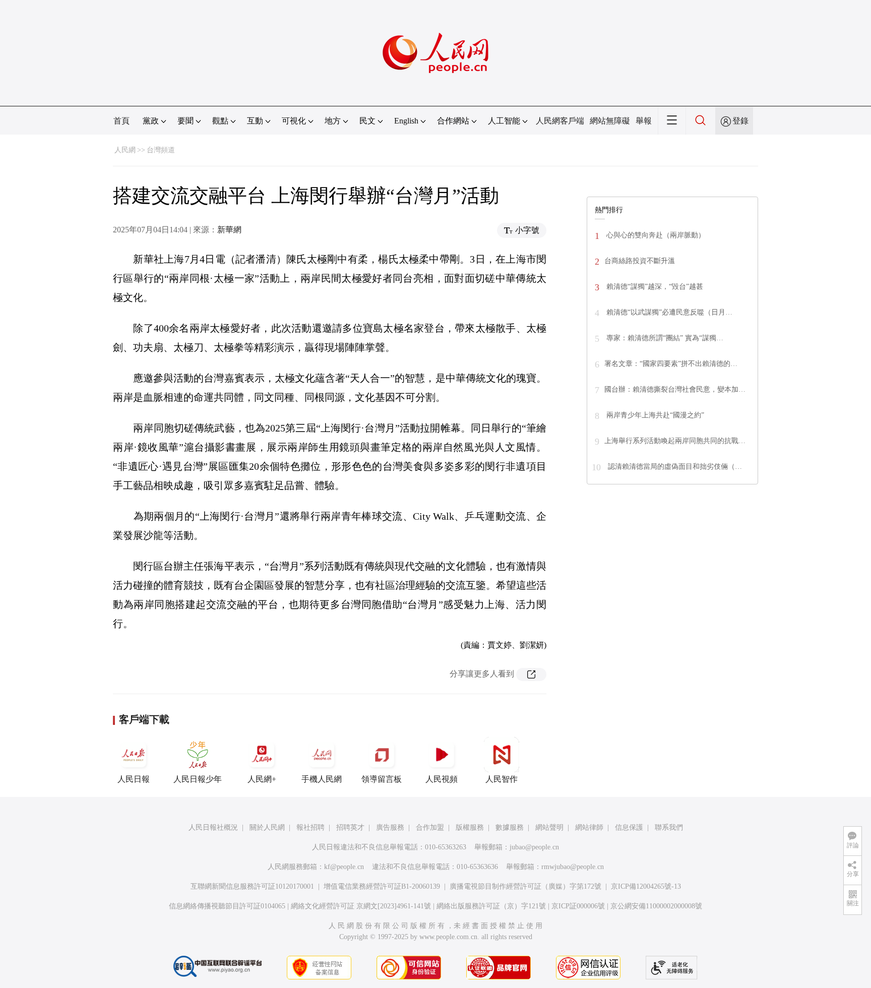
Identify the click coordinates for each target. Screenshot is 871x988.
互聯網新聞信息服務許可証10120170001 (252, 886)
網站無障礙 (610, 120)
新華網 (229, 229)
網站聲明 (549, 827)
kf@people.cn (344, 867)
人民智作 (501, 779)
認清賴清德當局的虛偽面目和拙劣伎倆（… (674, 466)
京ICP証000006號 (578, 906)
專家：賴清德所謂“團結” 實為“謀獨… (663, 338)
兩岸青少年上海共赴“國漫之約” (654, 415)
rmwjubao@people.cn (572, 867)
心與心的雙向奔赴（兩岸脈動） (654, 235)
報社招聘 (310, 827)
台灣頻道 (161, 150)
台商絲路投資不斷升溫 (639, 261)
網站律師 (589, 827)
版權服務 (470, 827)
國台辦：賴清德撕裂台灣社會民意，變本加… (674, 389)
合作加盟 (430, 827)
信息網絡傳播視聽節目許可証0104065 (227, 906)
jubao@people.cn (534, 847)
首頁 (121, 120)
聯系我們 (669, 827)
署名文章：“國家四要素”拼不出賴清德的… (670, 363)
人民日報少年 (197, 779)
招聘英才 (350, 827)
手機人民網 (321, 779)
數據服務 (509, 827)
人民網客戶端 (560, 120)
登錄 (740, 120)
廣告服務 (390, 827)
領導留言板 (381, 779)
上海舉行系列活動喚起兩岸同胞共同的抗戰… (674, 441)
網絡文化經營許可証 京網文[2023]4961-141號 (361, 906)
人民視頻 (441, 779)
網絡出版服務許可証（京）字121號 (491, 906)
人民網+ (261, 779)
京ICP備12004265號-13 (646, 886)
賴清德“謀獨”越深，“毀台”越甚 (653, 286)
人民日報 (133, 779)
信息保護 (629, 827)
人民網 (125, 150)
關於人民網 (267, 827)
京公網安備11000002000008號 (656, 906)
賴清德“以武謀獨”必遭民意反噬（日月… (668, 312)
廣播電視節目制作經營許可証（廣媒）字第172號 (525, 886)
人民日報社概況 (213, 827)
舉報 (644, 120)
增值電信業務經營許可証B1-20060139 (382, 886)
